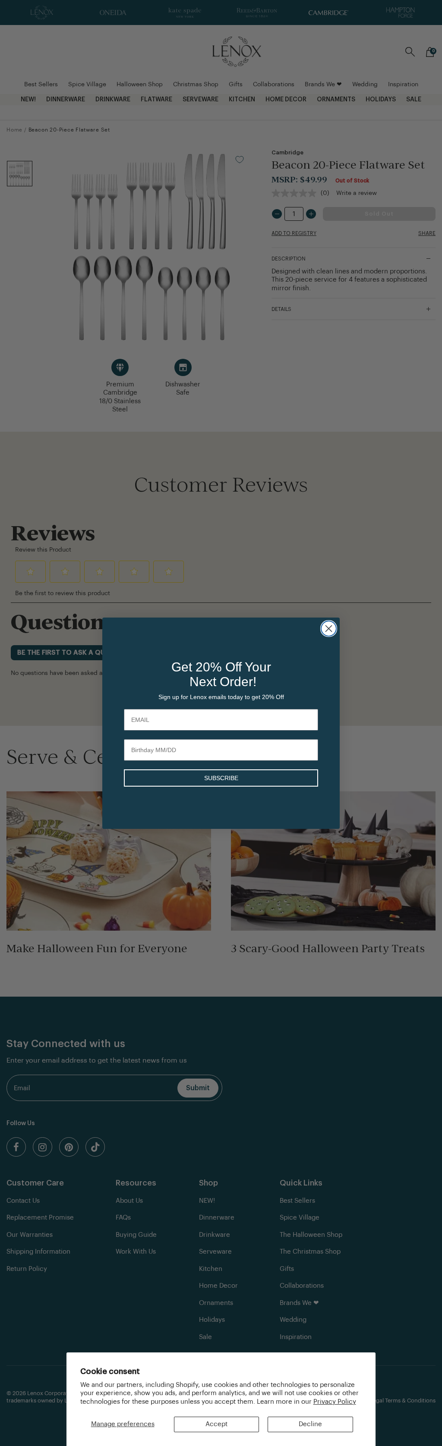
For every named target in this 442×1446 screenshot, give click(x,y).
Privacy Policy (334, 1402)
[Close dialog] (328, 628)
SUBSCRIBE (221, 778)
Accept (216, 1424)
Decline (310, 1424)
